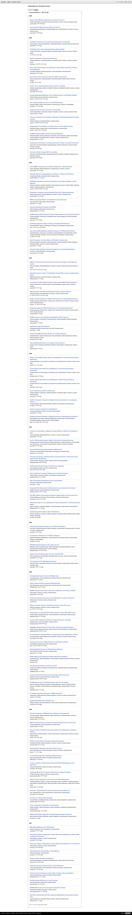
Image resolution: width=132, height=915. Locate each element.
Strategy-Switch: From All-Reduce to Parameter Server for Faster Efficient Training (51, 126)
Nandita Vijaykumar (38, 302)
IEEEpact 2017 (33, 900)
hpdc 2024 (32, 220)
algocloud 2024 (33, 348)
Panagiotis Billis (44, 556)
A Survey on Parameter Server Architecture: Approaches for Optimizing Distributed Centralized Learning (54, 118)
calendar (14, 1)
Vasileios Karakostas (52, 242)
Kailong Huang (43, 300)
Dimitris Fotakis (65, 506)
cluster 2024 (33, 170)
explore (9, 1)
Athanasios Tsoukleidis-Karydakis (61, 87)
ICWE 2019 (32, 579)
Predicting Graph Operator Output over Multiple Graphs (44, 576)
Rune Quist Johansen (56, 563)
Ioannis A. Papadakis (66, 684)
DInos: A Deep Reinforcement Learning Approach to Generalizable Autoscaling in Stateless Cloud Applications (53, 68)
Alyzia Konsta (33, 451)
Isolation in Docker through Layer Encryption (42, 858)
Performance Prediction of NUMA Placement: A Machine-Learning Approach (49, 713)
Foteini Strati (33, 695)
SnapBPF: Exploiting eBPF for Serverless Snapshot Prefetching (46, 133)
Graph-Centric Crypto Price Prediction (40, 326)
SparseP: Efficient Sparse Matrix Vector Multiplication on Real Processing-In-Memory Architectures (52, 380)
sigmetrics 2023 (34, 313)
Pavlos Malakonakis (68, 232)
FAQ (33, 913)
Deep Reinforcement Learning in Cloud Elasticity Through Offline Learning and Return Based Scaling (54, 274)
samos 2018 (33, 787)
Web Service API (23, 913)
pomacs (32, 304)
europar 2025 (33, 196)
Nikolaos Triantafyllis (47, 87)
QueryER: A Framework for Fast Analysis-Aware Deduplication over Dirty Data (50, 42)
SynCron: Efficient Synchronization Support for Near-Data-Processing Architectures (52, 440)
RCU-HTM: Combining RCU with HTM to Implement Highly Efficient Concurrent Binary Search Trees (54, 895)
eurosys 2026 (33, 23)
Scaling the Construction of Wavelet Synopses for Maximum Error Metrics (49, 642)
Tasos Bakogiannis (34, 577)
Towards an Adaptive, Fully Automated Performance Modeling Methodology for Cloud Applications (52, 763)
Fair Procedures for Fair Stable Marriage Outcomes (43, 561)
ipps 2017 (32, 847)
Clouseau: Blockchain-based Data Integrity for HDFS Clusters (46, 449)
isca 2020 (32, 532)
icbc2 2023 (32, 330)
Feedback (38, 913)
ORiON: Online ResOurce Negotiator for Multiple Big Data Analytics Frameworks (51, 814)
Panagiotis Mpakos (46, 78)
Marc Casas (37, 515)
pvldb (31, 422)
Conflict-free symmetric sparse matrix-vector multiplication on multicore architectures (52, 598)
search (19, 1)
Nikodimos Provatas (35, 120)
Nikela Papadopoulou (45, 168)
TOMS (31, 737)
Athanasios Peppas (44, 293)
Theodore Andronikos (35, 51)
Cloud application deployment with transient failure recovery (46, 748)
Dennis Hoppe (73, 265)
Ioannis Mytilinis (41, 451)
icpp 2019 (32, 662)
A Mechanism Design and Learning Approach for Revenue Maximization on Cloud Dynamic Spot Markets (55, 503)
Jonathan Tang (51, 300)
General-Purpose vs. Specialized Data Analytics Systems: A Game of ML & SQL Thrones (52, 612)
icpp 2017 (32, 840)
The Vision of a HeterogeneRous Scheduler (41, 797)
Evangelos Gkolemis (35, 882)
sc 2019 (32, 601)
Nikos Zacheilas (34, 816)
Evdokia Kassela (34, 97)
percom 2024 (33, 253)
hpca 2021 (32, 445)
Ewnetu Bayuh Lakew (56, 781)
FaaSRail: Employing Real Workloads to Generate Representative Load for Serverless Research (55, 214)
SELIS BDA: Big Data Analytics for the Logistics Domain (44, 544)
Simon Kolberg (33, 783)
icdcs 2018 (32, 794)
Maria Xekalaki (33, 418)
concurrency (33, 499)
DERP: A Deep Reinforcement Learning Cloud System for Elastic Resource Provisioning (52, 722)
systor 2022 (33, 396)
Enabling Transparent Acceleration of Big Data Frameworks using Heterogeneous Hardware (54, 416)
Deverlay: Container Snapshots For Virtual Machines (43, 409)
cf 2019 (32, 697)
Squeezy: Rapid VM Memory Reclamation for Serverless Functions (47, 20)
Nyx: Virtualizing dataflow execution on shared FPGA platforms (46, 102)
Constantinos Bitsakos (46, 51)
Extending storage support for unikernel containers (43, 665)
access (31, 99)
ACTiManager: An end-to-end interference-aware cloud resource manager (49, 682)
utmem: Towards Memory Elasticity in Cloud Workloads (44, 805)
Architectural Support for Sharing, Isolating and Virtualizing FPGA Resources (50, 223)
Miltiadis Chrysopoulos (35, 276)
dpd (31, 469)
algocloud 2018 (33, 884)
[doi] (44, 23)
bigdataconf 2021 (34, 462)
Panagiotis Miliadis (34, 104)
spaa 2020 (32, 557)
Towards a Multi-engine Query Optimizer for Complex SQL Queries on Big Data (50, 620)
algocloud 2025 (33, 177)
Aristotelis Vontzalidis (45, 185)
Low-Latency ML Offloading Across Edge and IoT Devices (45, 27)
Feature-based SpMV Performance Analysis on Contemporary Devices (48, 333)
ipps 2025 (32, 148)
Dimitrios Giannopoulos (35, 194)
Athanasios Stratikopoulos (51, 418)
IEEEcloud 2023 (34, 278)
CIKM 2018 (32, 759)
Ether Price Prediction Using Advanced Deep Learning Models (46, 480)
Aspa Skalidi (38, 686)
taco (31, 227)
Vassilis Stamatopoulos (55, 43)
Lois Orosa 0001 (44, 444)
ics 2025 (32, 82)
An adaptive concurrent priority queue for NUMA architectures (46, 693)
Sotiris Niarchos (56, 451)
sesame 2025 (33, 113)
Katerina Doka (42, 201)
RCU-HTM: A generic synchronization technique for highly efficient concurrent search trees (54, 495)
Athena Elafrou (33, 592)
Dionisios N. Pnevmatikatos (67, 104)
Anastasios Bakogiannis (65, 546)
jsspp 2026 (32, 91)
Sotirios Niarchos (60, 344)
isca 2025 (32, 106)
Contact (8, 913)
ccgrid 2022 (33, 412)
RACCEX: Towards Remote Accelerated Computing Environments (47, 741)
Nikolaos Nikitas (69, 185)
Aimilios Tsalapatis (34, 807)
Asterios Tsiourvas (34, 506)
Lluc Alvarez (43, 513)
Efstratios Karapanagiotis (36, 87)
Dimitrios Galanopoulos (35, 78)
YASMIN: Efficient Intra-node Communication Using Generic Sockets (48, 887)
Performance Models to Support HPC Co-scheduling (43, 152)
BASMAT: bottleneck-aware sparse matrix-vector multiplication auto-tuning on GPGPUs (52, 590)
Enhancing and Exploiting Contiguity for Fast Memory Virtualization (47, 526)
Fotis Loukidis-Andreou (35, 792)
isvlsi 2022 (32, 387)
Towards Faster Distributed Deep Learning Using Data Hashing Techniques (49, 675)
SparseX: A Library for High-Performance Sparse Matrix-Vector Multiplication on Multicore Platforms (53, 730)
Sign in (126, 1)
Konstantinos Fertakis (35, 742)
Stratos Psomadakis (53, 21)
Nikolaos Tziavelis (34, 563)
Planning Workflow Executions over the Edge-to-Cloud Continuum (47, 343)
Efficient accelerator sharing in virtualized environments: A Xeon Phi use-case (50, 605)
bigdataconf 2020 (34, 550)
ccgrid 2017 (33, 830)
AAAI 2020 (32, 567)
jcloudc (31, 752)
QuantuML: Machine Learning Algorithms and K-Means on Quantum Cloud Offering (51, 174)
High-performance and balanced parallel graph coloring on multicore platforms (50, 291)
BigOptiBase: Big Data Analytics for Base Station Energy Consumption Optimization (52, 627)
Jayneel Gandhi (61, 528)
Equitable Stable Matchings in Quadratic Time (42, 700)
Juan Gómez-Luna (52, 361)
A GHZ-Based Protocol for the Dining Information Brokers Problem (47, 49)
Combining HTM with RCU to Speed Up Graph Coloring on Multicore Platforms (50, 772)
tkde (31, 645)
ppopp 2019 (33, 594)
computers (32, 64)
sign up (36, 904)
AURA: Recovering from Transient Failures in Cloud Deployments (47, 865)
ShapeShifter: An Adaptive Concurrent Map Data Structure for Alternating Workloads (52, 192)
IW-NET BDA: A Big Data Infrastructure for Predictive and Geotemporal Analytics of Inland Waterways (53, 182)
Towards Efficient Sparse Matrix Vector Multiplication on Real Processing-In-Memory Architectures (52, 369)
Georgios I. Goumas (63, 21)
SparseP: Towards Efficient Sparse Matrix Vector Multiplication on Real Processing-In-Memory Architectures (54, 358)
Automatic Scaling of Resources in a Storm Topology (44, 880)
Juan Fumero (41, 418)
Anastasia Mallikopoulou (52, 29)
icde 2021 (32, 453)
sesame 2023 (33, 322)
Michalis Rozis (33, 889)
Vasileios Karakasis (42, 733)
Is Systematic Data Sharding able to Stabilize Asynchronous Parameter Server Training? (53, 488)
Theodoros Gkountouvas (54, 733)
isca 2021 (32, 517)
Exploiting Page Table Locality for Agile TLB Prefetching (44, 511)
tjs (30, 295)
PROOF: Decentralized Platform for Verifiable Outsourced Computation (48, 199)
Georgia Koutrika (66, 43)
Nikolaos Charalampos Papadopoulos (39, 537)
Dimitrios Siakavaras (45, 135)
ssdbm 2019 (33, 653)
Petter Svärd (71, 783)
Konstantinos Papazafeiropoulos (38, 29)
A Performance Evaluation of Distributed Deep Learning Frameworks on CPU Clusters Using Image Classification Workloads (54, 457)
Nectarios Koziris (73, 21)
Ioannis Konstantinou (57, 71)
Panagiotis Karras (34, 565)
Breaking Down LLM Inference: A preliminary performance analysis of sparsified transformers (54, 142)
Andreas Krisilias (34, 460)
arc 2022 (32, 405)
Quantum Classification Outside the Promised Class (43, 58)
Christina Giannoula (34, 293)
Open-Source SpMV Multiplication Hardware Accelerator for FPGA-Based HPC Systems (52, 231)
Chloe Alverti (45, 21)
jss (30, 609)
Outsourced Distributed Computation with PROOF (43, 207)
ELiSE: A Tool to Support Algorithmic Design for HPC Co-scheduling (47, 86)
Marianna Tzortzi (34, 344)
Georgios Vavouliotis (35, 513)
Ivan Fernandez (44, 361)
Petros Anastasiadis (56, 78)
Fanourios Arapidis (34, 715)
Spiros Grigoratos (34, 201)
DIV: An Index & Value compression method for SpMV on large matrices (48, 76)
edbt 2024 (32, 45)
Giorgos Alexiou (34, 43)
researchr (3, 1)
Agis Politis (51, 328)
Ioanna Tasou (33, 144)
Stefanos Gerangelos (35, 607)
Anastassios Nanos (63, 29)
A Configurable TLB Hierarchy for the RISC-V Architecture (45, 535)
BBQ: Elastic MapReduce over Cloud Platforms (42, 827)
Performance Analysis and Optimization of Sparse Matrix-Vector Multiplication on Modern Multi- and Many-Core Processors (55, 835)
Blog (30, 913)
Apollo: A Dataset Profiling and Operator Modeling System (45, 583)
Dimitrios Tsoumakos (46, 71)
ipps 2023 (32, 287)
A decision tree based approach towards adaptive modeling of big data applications (52, 873)
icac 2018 (32, 818)
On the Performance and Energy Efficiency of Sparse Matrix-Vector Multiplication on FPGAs (54, 634)
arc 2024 (32, 236)
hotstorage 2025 (34, 139)
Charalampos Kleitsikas (35, 328)
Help (17, 913)
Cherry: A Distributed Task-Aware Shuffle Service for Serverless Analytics (49, 473)
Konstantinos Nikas (56, 51)
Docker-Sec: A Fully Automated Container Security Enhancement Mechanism (50, 790)
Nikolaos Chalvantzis (35, 185)
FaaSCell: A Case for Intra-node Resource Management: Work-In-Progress (49, 317)
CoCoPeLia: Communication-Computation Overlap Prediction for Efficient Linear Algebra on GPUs (54, 431)
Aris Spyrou (62, 185)
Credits (12, 913)
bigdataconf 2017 (34, 876)
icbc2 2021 (32, 484)
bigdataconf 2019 (34, 616)
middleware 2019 (34, 671)
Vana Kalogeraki (53, 475)
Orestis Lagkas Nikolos (35, 21)
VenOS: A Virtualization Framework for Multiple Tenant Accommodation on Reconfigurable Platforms (53, 400)
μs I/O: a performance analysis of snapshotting (42, 390)
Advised (36, 9)
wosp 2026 (32, 32)
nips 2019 (32, 704)
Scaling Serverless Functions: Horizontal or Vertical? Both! (45, 109)
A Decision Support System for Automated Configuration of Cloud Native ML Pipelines (52, 249)
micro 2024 (32, 245)
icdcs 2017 (32, 862)
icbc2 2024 (32, 203)
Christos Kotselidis (54, 420)
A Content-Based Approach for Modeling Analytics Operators (46, 755)
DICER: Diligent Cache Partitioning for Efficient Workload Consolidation (48, 656)
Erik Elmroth (65, 781)
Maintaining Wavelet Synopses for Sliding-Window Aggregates (46, 649)
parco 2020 (32, 638)
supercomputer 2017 (35, 891)
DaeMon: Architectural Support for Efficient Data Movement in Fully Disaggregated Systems (54, 298)
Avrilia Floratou (63, 614)
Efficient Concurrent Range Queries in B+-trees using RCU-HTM (46, 554)
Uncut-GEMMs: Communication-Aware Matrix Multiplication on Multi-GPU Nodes (51, 166)
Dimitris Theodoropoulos (45, 104)
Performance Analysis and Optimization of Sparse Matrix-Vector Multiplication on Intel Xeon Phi (55, 843)
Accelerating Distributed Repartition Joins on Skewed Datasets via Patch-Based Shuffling (53, 95)
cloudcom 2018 (33, 719)
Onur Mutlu (70, 444)
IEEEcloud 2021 (34, 508)
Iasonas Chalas (44, 128)
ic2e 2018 (32, 768)
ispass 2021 (33, 436)
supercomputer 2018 (35, 775)
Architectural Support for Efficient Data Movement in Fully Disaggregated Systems (51, 308)
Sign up (129, 1)
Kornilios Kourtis (64, 733)
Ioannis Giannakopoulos (45, 563)
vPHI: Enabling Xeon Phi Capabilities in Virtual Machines (44, 851)
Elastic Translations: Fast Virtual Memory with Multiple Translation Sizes (49, 240)
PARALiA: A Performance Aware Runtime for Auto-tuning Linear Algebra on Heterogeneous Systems (53, 262)
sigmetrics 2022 (34, 376)
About (3, 913)
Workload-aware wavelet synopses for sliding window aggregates (47, 466)
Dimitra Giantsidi (55, 658)
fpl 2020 (32, 541)
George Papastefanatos (44, 43)
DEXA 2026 (32, 73)
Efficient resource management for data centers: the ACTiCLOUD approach (49, 779)
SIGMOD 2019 (33, 587)
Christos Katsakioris (34, 137)
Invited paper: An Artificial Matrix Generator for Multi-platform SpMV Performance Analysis (53, 282)
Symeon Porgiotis (61, 135)
